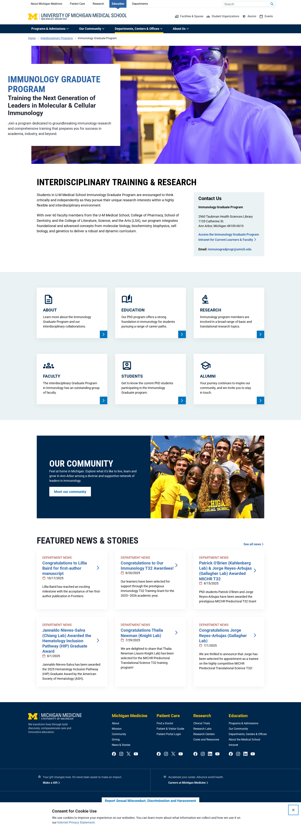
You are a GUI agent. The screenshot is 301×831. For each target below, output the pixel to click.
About (115, 723)
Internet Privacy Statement (76, 822)
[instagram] (121, 754)
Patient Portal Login (169, 734)
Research (98, 3)
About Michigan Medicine (46, 3)
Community (119, 734)
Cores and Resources (206, 739)
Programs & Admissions (243, 723)
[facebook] (114, 754)
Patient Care (77, 3)
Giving (116, 739)
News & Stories (121, 745)
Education (118, 3)
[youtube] (136, 754)
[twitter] (128, 754)
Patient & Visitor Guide (170, 728)
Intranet (233, 745)
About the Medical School (244, 739)
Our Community (238, 728)
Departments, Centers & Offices (248, 734)
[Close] (293, 810)
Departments (140, 3)
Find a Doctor (165, 723)
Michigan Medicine (129, 715)
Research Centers (204, 734)
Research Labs (202, 728)
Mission (117, 728)
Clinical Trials (201, 723)
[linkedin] (210, 754)
